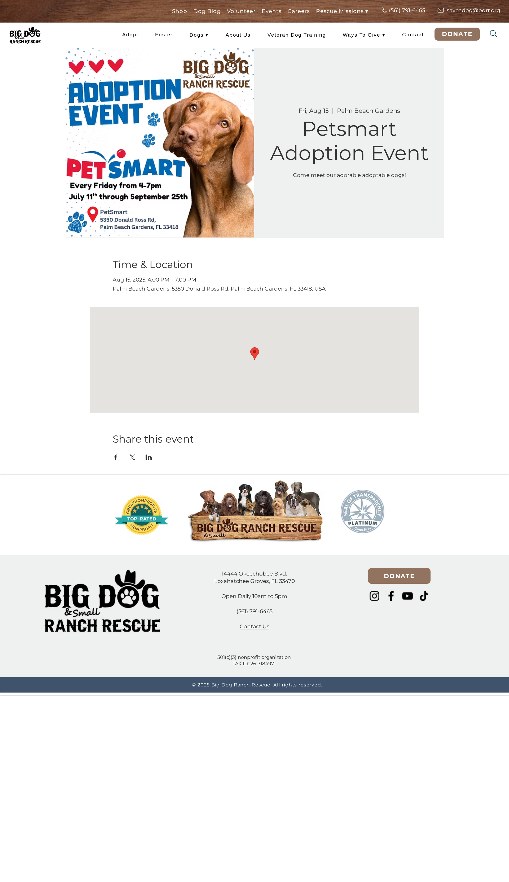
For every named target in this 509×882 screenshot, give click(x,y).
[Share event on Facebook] (116, 457)
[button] (299, 11)
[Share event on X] (132, 457)
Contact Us (254, 626)
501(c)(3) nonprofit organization (254, 657)
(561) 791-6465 (254, 611)
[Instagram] (374, 596)
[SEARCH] (493, 34)
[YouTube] (407, 596)
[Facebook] (391, 596)
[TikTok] (424, 596)
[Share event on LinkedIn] (149, 457)
